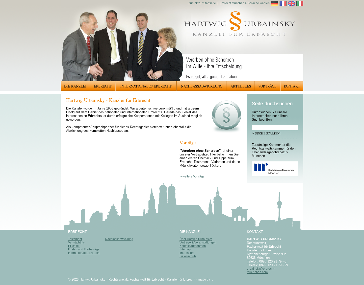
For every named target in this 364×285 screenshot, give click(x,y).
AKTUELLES (241, 86)
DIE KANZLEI (75, 86)
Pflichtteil (74, 246)
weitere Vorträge (193, 176)
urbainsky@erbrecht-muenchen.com (261, 270)
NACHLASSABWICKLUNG (201, 86)
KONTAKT (292, 86)
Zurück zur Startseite (202, 3)
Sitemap (185, 249)
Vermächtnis (76, 242)
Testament (75, 239)
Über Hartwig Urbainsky (196, 239)
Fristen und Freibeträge (84, 249)
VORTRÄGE (267, 86)
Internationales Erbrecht (84, 253)
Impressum (187, 253)
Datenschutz (188, 256)
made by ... (205, 279)
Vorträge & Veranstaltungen (198, 242)
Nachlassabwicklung (119, 239)
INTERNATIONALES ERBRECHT (146, 86)
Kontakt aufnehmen (193, 246)
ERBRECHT (103, 86)
